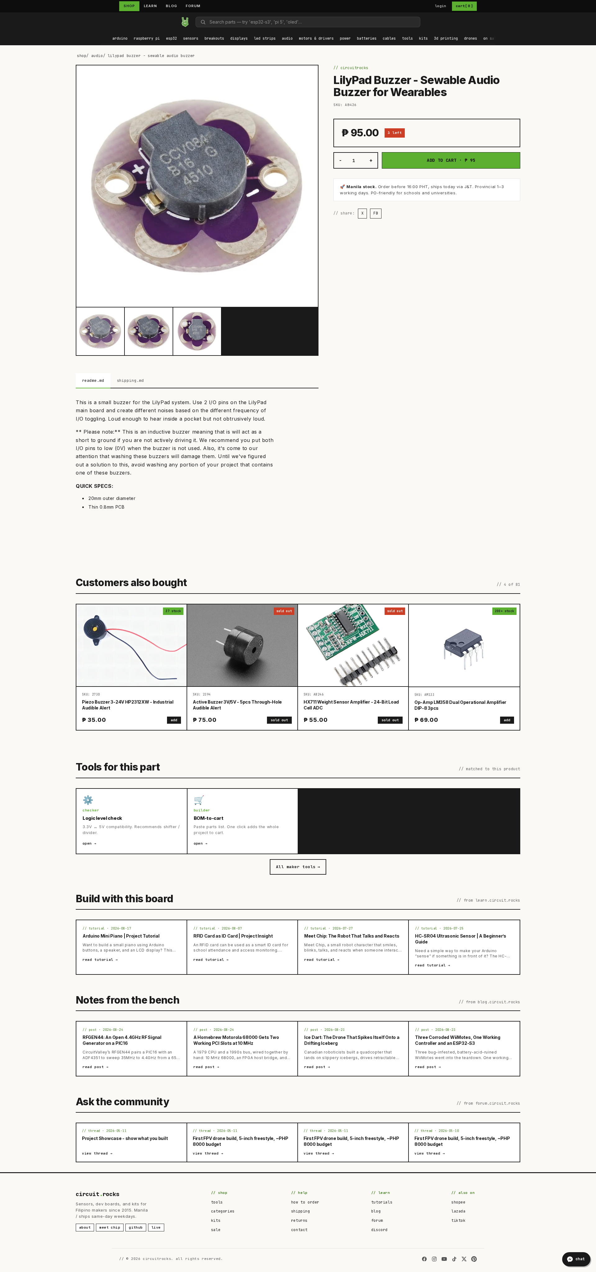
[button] (120, 39)
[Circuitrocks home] (185, 22)
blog (376, 1211)
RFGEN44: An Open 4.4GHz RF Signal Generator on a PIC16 (122, 1040)
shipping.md (130, 380)
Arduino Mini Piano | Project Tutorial (121, 936)
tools (217, 1202)
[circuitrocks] (100, 22)
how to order (305, 1202)
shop (81, 55)
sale (215, 1229)
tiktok (458, 1220)
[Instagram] (434, 1259)
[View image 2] (149, 331)
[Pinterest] (474, 1259)
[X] (464, 1259)
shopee (458, 1202)
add (174, 720)
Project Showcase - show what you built (125, 1138)
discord (379, 1229)
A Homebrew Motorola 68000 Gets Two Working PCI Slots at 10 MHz (236, 1040)
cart (464, 6)
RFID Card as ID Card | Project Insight (233, 936)
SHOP (129, 6)
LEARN (150, 6)
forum (377, 1220)
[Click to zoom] (197, 186)
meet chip (109, 1227)
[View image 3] (197, 331)
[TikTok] (454, 1259)
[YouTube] (444, 1259)
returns (299, 1220)
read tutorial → (100, 959)
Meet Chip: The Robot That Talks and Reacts (351, 936)
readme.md (93, 380)
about (85, 1227)
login (440, 6)
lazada (458, 1211)
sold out (279, 720)
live (156, 1227)
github (136, 1227)
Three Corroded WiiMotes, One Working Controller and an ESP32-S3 (457, 1040)
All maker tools (298, 866)
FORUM (193, 6)
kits (215, 1220)
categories (223, 1211)
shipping (300, 1211)
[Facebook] (424, 1259)
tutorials (381, 1202)
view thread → (97, 1153)
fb (375, 213)
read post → (96, 1067)
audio (97, 55)
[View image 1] (100, 331)
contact (299, 1229)
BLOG (171, 6)
